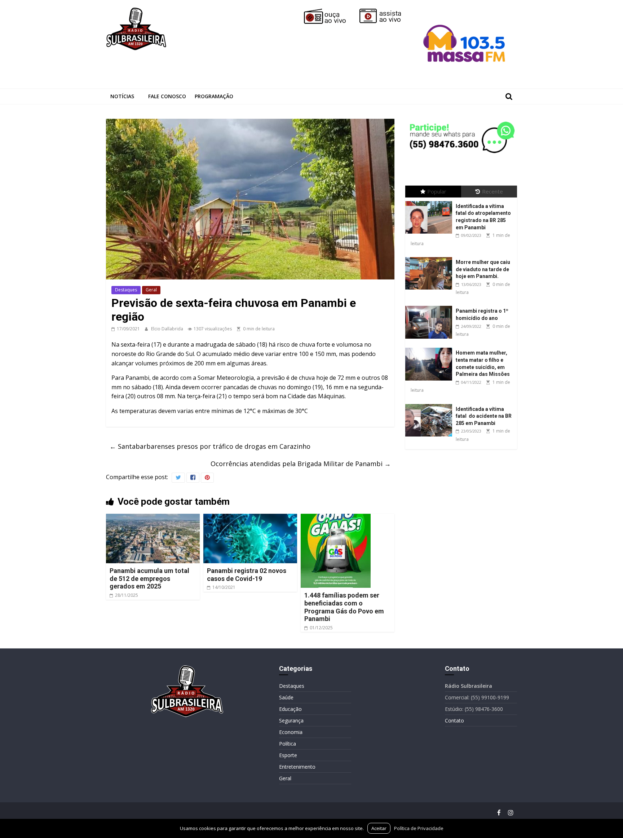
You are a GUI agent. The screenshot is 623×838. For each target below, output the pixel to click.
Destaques (126, 290)
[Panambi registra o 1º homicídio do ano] (430, 306)
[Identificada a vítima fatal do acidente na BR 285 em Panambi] (430, 404)
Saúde (286, 697)
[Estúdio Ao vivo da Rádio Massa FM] (465, 12)
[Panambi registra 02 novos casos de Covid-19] (250, 518)
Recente (492, 191)
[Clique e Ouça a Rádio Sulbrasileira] (330, 12)
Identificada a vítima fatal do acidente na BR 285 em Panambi (484, 416)
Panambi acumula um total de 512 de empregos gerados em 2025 (149, 578)
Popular (436, 191)
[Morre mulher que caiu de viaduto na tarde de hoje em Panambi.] (430, 257)
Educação (290, 708)
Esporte (288, 755)
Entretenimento (297, 766)
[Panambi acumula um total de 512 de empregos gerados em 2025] (153, 518)
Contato (454, 720)
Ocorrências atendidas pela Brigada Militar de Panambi (301, 463)
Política (287, 743)
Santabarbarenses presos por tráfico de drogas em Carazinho (210, 446)
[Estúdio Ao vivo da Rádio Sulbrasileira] (385, 12)
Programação (214, 96)
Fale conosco (167, 96)
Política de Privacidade (418, 828)
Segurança (291, 720)
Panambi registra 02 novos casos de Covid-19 (246, 574)
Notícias (122, 96)
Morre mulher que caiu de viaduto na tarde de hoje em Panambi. (483, 269)
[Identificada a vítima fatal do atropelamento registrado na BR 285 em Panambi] (430, 201)
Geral (151, 290)
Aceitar (378, 828)
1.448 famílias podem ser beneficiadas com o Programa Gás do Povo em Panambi (344, 606)
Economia (290, 732)
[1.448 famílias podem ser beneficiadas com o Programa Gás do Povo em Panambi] (336, 518)
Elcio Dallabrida (167, 329)
